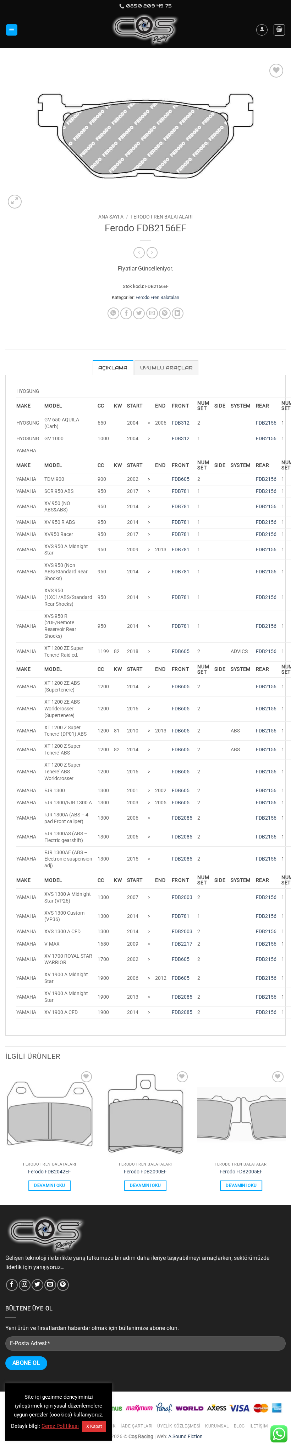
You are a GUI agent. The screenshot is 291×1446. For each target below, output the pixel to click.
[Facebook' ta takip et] (12, 1285)
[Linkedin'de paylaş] (177, 313)
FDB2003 (182, 897)
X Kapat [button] (94, 1426)
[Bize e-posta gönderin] (50, 1285)
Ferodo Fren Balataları (162, 217)
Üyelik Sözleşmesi (178, 1426)
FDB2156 (266, 423)
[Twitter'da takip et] (37, 1285)
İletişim (258, 1426)
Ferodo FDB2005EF (241, 1172)
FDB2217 (182, 944)
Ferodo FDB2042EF (49, 1172)
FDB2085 (182, 818)
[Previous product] (152, 252)
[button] (11, 30)
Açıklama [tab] (113, 368)
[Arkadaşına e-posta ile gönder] (152, 313)
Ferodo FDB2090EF (145, 1172)
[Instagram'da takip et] (25, 1285)
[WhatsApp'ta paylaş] (113, 313)
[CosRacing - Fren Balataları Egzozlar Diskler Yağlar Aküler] (145, 30)
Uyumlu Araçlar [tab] (166, 368)
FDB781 (181, 491)
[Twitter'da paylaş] (139, 313)
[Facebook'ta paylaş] (126, 313)
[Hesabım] (262, 30)
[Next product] (138, 252)
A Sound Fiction (185, 1437)
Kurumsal (217, 1426)
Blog (239, 1426)
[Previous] (5, 1136)
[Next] (285, 1136)
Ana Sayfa (110, 217)
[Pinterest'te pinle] (165, 313)
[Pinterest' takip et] (63, 1285)
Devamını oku (49, 1185)
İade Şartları (137, 1426)
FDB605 (181, 479)
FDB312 (181, 423)
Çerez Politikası (60, 1426)
